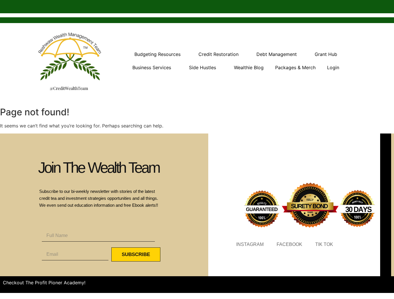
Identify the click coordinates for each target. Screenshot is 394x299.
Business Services (151, 67)
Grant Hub (326, 54)
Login (333, 67)
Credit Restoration (218, 54)
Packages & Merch (295, 67)
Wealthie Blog (249, 67)
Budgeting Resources (157, 54)
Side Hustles (202, 67)
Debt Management (276, 54)
